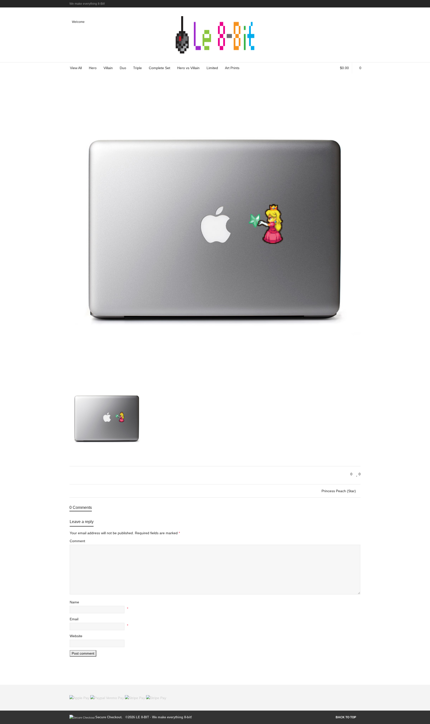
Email (74, 619)
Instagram (360, 4)
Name (74, 602)
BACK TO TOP (346, 717)
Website (76, 636)
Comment (77, 541)
